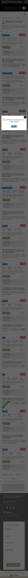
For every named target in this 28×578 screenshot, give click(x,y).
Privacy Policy (6, 573)
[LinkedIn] (14, 508)
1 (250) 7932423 (6, 53)
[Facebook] (8, 508)
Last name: (8, 536)
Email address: (9, 543)
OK (14, 126)
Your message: (9, 549)
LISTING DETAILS (6, 47)
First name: (8, 529)
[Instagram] (11, 508)
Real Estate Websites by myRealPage (17, 573)
